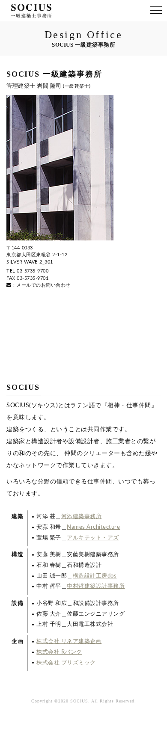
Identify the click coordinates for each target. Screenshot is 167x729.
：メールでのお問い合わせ (41, 285)
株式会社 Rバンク (59, 652)
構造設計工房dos (95, 576)
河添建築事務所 (81, 516)
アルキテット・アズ (93, 538)
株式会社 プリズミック (66, 663)
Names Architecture (93, 527)
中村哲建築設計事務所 (96, 586)
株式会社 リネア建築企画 (68, 641)
